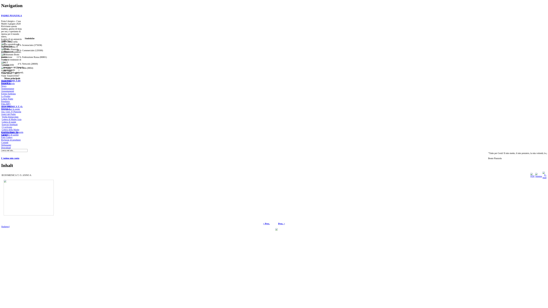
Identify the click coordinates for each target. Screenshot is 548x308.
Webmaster (6, 145)
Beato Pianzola (8, 83)
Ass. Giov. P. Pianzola (11, 112)
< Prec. (266, 223)
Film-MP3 (5, 104)
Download (6, 147)
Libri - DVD (7, 106)
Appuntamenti (7, 91)
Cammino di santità (10, 135)
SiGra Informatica (267, 229)
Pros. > (281, 223)
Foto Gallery (7, 137)
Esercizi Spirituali (10, 124)
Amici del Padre (8, 114)
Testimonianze (7, 88)
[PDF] (532, 174)
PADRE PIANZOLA (11, 15)
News (3, 86)
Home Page (6, 81)
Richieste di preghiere (11, 140)
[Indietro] (5, 226)
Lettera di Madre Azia (11, 119)
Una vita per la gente (10, 109)
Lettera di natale (9, 122)
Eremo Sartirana (8, 94)
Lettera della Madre (10, 129)
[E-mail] (544, 174)
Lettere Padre (7, 99)
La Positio (5, 96)
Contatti (4, 142)
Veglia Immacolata (10, 117)
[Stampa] (538, 174)
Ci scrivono (7, 127)
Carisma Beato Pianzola (12, 132)
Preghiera (5, 101)
